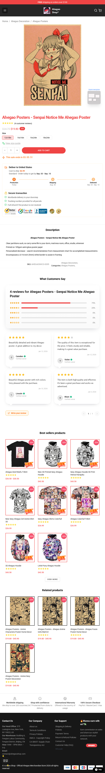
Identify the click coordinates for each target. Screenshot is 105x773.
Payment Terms (62, 733)
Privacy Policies (36, 734)
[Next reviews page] (97, 413)
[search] (95, 10)
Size (4, 133)
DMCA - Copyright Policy (40, 738)
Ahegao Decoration (20, 21)
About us (33, 726)
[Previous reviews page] (83, 413)
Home (5, 21)
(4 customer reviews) (23, 123)
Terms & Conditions (38, 730)
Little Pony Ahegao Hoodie (49, 566)
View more (52, 579)
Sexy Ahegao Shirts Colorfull (50, 519)
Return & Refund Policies (65, 737)
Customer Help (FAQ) (64, 745)
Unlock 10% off (5, 760)
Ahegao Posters (40, 21)
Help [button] (100, 770)
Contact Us (60, 741)
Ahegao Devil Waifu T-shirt (16, 472)
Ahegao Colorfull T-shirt (80, 519)
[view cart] (100, 10)
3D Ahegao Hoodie (13, 566)
